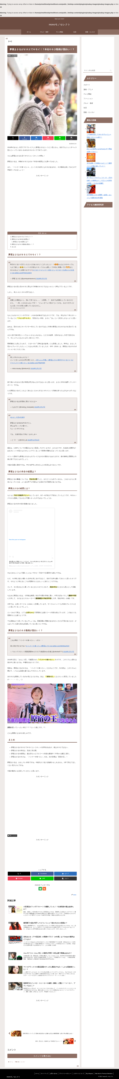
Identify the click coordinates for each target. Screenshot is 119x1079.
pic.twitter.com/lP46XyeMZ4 (22, 273)
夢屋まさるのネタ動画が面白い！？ (23, 244)
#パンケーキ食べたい (48, 270)
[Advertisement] (42, 192)
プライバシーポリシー (65, 1073)
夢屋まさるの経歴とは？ (20, 242)
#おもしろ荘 (14, 417)
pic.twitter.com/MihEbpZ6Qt (59, 646)
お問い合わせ (53, 1073)
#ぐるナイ (36, 270)
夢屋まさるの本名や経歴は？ (21, 239)
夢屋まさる (12, 566)
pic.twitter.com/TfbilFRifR (36, 363)
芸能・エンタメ (13, 835)
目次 (39, 233)
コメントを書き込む (42, 1056)
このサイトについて (78, 1073)
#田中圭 (60, 360)
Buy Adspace (89, 1073)
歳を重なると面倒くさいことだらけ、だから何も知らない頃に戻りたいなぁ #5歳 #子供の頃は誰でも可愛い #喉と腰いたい (30, 562)
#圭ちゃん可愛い (42, 360)
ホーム (37, 1073)
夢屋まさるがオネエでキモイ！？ (22, 236)
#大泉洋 (22, 417)
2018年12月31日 (33, 440)
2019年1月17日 (41, 278)
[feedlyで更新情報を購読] (40, 888)
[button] (71, 138)
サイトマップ (44, 1073)
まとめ (14, 247)
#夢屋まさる (52, 360)
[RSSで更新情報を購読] (44, 888)
